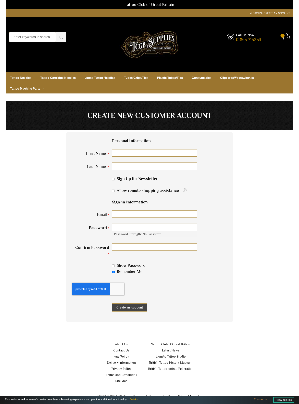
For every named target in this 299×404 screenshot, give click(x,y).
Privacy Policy (121, 369)
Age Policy (121, 356)
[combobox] (32, 37)
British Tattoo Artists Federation (170, 369)
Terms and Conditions (121, 375)
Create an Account (277, 13)
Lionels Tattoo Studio (171, 356)
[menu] (149, 83)
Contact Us (121, 350)
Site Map (121, 381)
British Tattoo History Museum (170, 362)
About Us (121, 344)
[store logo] (149, 44)
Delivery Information (121, 362)
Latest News (170, 350)
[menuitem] (21, 77)
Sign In (257, 13)
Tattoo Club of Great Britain (170, 344)
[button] (184, 190)
